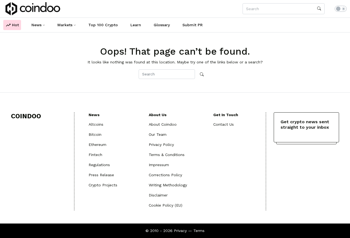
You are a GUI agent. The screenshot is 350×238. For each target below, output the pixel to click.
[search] (319, 8)
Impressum (159, 165)
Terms (199, 230)
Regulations (99, 165)
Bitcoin (95, 134)
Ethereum (97, 144)
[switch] (341, 9)
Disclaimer (158, 195)
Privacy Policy (161, 144)
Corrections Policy (165, 175)
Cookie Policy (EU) (165, 205)
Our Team (158, 134)
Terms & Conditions (167, 154)
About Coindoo (163, 124)
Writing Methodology (168, 185)
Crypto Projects (103, 185)
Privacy (180, 230)
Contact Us (223, 124)
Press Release (101, 175)
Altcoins (96, 124)
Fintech (95, 154)
